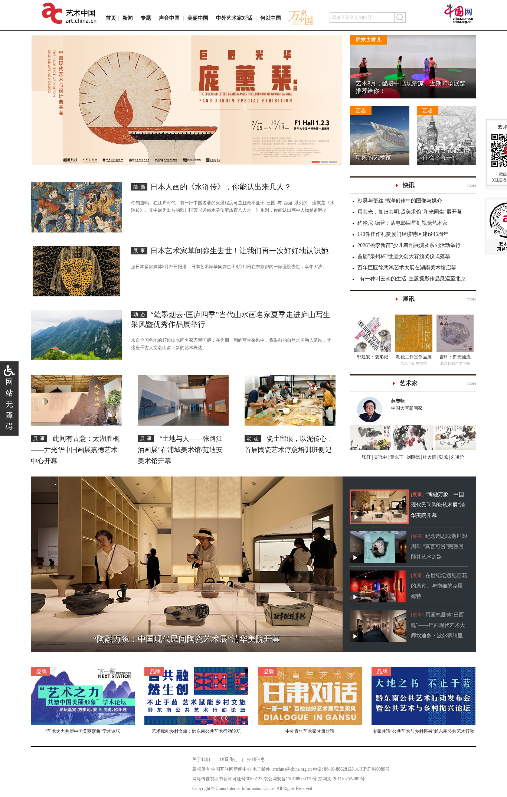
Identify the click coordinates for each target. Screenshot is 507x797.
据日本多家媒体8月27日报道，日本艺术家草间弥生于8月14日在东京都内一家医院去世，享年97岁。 (229, 266)
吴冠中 (380, 457)
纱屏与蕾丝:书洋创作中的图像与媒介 (399, 201)
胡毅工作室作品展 (414, 357)
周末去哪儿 (369, 40)
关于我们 (201, 759)
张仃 (366, 457)
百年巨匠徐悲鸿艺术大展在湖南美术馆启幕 (406, 267)
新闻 (127, 18)
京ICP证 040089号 (372, 769)
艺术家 (409, 383)
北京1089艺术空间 (455, 363)
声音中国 (169, 18)
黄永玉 (396, 457)
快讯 (409, 185)
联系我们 (229, 759)
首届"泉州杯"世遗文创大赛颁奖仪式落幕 (403, 256)
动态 (140, 314)
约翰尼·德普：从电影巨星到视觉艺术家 (402, 223)
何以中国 (270, 18)
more (471, 185)
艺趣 (361, 110)
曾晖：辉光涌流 (455, 357)
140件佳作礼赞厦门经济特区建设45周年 (402, 234)
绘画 (140, 186)
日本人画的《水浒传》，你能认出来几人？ (220, 187)
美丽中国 (197, 18)
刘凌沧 (457, 457)
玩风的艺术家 (373, 157)
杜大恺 (429, 457)
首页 (111, 18)
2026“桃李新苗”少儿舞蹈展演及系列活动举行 (409, 245)
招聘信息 (256, 759)
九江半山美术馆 (414, 363)
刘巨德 (412, 457)
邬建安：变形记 (372, 357)
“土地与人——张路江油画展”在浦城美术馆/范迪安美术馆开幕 (180, 450)
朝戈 (443, 457)
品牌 (41, 671)
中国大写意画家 (406, 404)
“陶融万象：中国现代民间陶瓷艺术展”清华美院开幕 (438, 505)
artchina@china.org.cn (292, 769)
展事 (140, 250)
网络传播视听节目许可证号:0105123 (227, 778)
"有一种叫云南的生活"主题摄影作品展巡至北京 (411, 279)
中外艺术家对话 (234, 18)
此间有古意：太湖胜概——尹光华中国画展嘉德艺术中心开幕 (75, 450)
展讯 (409, 299)
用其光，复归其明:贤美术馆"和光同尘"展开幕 (409, 212)
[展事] (417, 494)
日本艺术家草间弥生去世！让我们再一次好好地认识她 (239, 251)
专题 (146, 18)
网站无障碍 (9, 404)
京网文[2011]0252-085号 (341, 778)
